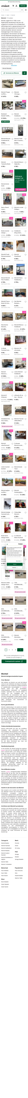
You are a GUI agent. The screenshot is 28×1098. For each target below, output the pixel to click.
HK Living (17, 848)
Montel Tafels (4, 862)
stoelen (8, 771)
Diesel (16, 845)
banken (3, 750)
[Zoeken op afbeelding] (22, 10)
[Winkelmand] (13, 6)
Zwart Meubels (5, 884)
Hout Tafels (4, 873)
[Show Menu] (26, 10)
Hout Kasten (4, 875)
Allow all (14, 564)
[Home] (5, 6)
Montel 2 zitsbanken (6, 864)
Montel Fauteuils (5, 845)
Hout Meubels (4, 870)
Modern (17, 857)
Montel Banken (5, 843)
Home (2, 15)
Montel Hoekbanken (6, 848)
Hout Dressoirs (19, 870)
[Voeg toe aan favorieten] (12, 92)
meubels (24, 687)
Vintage (17, 854)
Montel (13, 15)
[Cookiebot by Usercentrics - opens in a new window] (18, 544)
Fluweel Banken (19, 875)
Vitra (16, 873)
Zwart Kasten (4, 887)
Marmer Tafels (18, 878)
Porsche (17, 843)
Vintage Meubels (19, 859)
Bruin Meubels (4, 882)
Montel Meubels (5, 850)
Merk (8, 15)
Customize (14, 567)
